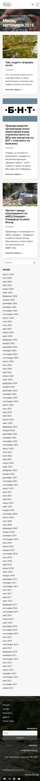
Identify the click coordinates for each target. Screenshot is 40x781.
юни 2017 (7, 593)
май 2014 (7, 648)
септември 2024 (10, 357)
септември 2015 (10, 633)
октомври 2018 (10, 553)
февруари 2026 (10, 296)
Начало (5, 16)
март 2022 (7, 466)
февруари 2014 (10, 651)
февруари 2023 (10, 426)
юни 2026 (7, 281)
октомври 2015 (10, 629)
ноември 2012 (9, 673)
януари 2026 (9, 299)
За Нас (6, 708)
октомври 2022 (10, 441)
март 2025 (7, 336)
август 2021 (8, 488)
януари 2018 (9, 575)
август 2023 (8, 405)
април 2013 (8, 669)
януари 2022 (9, 474)
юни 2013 (7, 662)
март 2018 (7, 571)
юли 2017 (7, 590)
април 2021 (8, 503)
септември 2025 (10, 314)
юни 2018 (7, 561)
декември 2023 (10, 390)
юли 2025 (7, 321)
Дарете (6, 716)
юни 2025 (7, 325)
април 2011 (8, 688)
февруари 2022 (10, 470)
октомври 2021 (10, 481)
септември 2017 (10, 586)
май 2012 (7, 680)
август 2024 (8, 361)
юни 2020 (7, 524)
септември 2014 (10, 644)
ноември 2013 (9, 655)
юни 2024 (7, 368)
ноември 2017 (9, 582)
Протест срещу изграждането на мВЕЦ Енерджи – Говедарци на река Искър (17, 216)
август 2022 (8, 448)
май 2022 (7, 459)
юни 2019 (7, 542)
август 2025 (8, 318)
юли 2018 (7, 557)
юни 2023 (7, 412)
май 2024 (7, 372)
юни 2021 (7, 495)
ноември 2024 (9, 350)
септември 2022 (10, 444)
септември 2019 (10, 539)
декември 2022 (10, 434)
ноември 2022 (9, 437)
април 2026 (8, 289)
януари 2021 (9, 510)
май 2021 (7, 499)
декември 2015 (10, 626)
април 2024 (8, 376)
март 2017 (7, 600)
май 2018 (7, 564)
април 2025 (8, 332)
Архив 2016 (14, 16)
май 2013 (7, 666)
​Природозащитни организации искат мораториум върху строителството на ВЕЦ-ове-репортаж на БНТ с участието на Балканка (19, 134)
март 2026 (7, 292)
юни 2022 (7, 455)
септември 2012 (10, 677)
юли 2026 (7, 278)
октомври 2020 (10, 513)
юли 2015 (7, 637)
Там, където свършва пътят (19, 64)
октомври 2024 (10, 354)
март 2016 (7, 622)
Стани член (8, 721)
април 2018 (8, 568)
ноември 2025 (9, 307)
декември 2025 (10, 303)
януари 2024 (9, 386)
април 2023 (8, 419)
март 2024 (7, 379)
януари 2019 (9, 550)
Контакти (7, 712)
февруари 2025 (10, 339)
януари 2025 (9, 343)
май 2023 (7, 415)
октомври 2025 (10, 310)
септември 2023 (10, 401)
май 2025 (7, 328)
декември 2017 (10, 579)
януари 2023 (9, 430)
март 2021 (7, 506)
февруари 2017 (10, 604)
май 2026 (7, 285)
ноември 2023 (9, 394)
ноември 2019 (9, 535)
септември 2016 (10, 611)
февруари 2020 (10, 528)
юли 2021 (7, 492)
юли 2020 (7, 521)
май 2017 (7, 597)
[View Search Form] (33, 4)
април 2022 (8, 463)
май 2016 (7, 615)
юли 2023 (7, 408)
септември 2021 (10, 484)
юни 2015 (7, 640)
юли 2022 (7, 452)
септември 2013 (10, 659)
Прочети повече (14, 90)
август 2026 (8, 274)
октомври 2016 (10, 608)
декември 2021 (10, 477)
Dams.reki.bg (32, 774)
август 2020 (8, 517)
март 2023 (7, 423)
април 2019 (8, 546)
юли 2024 (7, 365)
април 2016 (8, 619)
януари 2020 (9, 532)
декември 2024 (10, 347)
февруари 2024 (10, 383)
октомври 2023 (10, 397)
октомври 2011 (10, 684)
